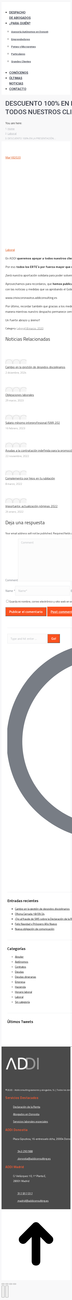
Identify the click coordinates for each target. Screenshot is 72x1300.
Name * (10, 590)
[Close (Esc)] (3, 1284)
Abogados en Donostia (26, 1114)
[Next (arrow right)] (6, 1291)
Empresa (20, 982)
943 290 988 (25, 1151)
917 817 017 (25, 1193)
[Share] (6, 1284)
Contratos (20, 967)
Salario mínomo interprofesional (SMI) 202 (32, 422)
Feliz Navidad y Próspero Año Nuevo (36, 924)
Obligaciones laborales (19, 395)
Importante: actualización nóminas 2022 (31, 506)
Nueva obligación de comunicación (34, 929)
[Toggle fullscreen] (10, 1284)
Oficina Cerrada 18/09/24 (30, 914)
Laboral (10, 249)
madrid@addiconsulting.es (33, 1201)
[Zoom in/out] (14, 1284)
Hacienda (20, 987)
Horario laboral (23, 992)
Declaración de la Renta (26, 1107)
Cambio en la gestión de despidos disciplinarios (35, 367)
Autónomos (21, 962)
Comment (11, 580)
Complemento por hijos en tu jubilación (30, 478)
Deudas (19, 972)
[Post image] (15, 361)
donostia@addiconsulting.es (34, 1158)
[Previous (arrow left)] (3, 1291)
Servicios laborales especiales (30, 1121)
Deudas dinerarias (25, 977)
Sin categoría (22, 1002)
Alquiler (19, 957)
